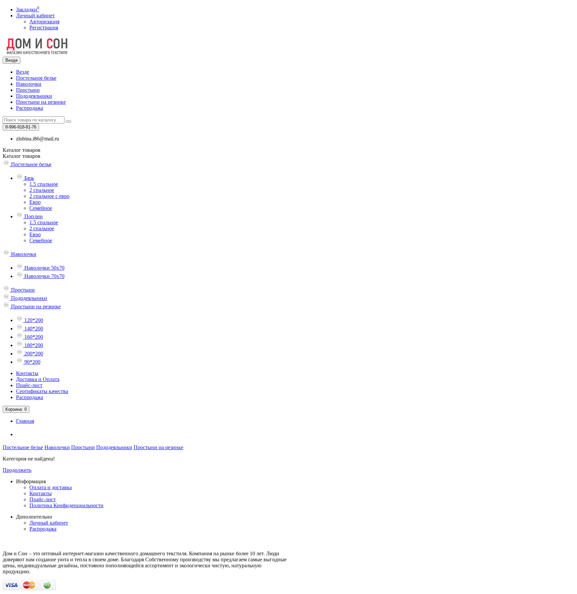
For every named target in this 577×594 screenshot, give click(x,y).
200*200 (33, 353)
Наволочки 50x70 (43, 268)
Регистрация (43, 27)
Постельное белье (36, 78)
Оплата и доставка (50, 487)
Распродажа (29, 108)
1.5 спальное (43, 184)
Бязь (28, 178)
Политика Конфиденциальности (66, 505)
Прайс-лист (29, 385)
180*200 (33, 345)
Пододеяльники (34, 96)
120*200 (33, 320)
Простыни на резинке (41, 102)
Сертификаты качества (42, 391)
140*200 (33, 328)
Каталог (21, 156)
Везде (22, 72)
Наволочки (28, 84)
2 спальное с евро (49, 196)
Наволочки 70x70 (43, 276)
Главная (25, 421)
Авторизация (44, 21)
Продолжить (17, 470)
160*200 (33, 337)
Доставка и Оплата (37, 379)
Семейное (40, 208)
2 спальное (41, 190)
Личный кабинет (48, 523)
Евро (35, 202)
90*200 (31, 362)
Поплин (33, 216)
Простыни (28, 90)
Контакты (27, 373)
